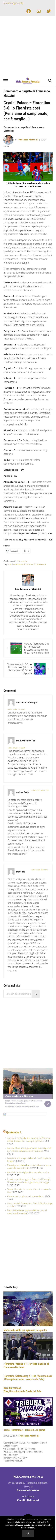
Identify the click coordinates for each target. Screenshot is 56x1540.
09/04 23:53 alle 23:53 (16, 709)
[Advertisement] (28, 45)
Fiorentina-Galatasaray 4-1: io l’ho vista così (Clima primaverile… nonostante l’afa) (27, 1377)
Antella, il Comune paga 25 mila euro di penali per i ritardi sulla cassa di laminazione (29, 1149)
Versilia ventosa (12, 1388)
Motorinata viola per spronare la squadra (25, 1330)
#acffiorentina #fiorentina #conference (27, 564)
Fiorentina (22, 560)
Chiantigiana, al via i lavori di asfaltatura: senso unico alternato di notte (29, 1166)
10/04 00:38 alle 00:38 (16, 747)
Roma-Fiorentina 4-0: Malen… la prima (24, 1430)
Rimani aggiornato (13, 3)
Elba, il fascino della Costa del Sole (22, 1391)
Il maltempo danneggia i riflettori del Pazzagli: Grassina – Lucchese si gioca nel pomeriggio (29, 1181)
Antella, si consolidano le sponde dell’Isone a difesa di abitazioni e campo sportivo (28, 1139)
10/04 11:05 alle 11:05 (39, 869)
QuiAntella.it (13, 1132)
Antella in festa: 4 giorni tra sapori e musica (28, 1172)
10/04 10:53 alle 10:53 (39, 790)
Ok (28, 1533)
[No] (52, 1527)
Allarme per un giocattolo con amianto (25, 1196)
